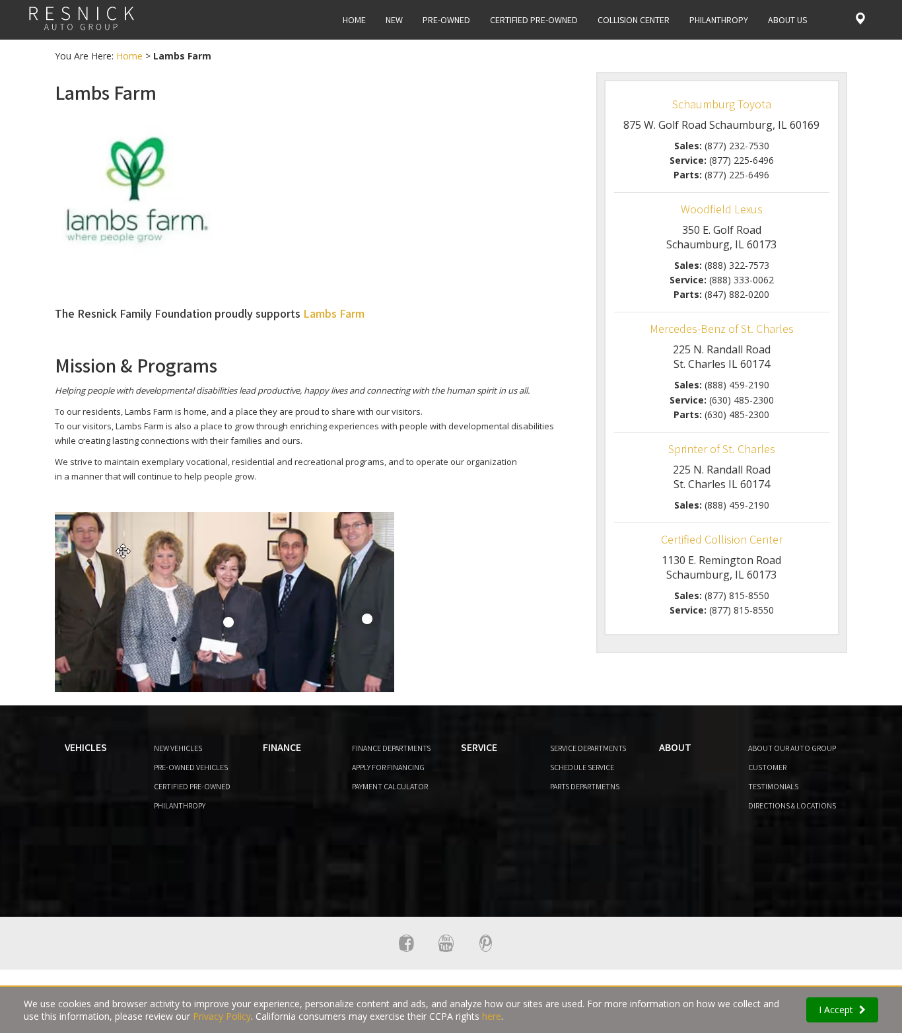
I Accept (837, 1009)
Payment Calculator (390, 786)
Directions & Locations (792, 805)
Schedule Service (582, 767)
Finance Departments (391, 748)
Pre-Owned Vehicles (191, 767)
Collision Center (634, 20)
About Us (787, 20)
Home (354, 20)
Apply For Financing (388, 767)
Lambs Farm (333, 313)
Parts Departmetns (584, 786)
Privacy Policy (222, 1016)
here (491, 1016)
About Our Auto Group (792, 748)
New (394, 20)
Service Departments (588, 748)
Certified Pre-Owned (534, 20)
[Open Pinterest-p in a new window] (485, 943)
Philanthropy (718, 20)
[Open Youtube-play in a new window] (446, 943)
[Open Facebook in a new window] (406, 943)
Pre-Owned (446, 20)
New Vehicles (178, 748)
